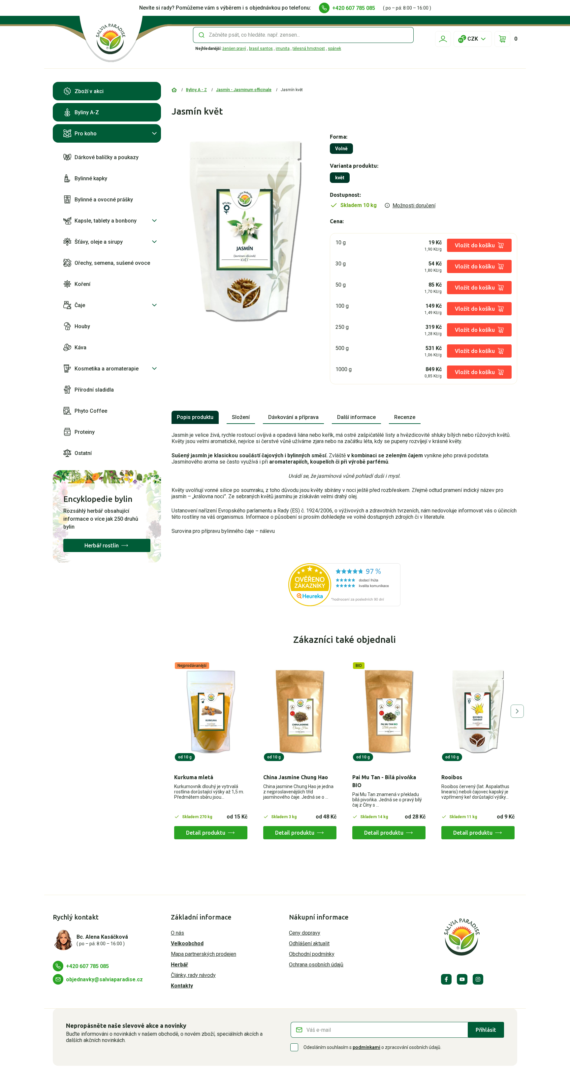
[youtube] (462, 979)
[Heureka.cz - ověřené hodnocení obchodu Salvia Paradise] (344, 584)
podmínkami (366, 1047)
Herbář (179, 964)
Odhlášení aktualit (309, 943)
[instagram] (478, 979)
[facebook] (446, 979)
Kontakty (182, 986)
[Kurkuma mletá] (211, 711)
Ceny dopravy (304, 933)
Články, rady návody (193, 975)
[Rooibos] (478, 711)
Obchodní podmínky (311, 954)
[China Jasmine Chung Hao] (300, 711)
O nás (177, 933)
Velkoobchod (187, 943)
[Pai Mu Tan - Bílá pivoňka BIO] (389, 711)
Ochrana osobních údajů (316, 964)
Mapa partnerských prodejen (203, 954)
